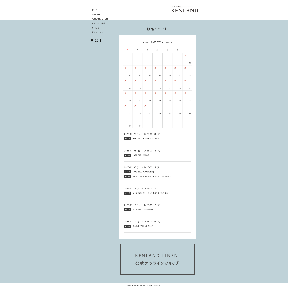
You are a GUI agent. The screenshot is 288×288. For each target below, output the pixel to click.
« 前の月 (146, 42)
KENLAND (96, 14)
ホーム (95, 10)
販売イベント (97, 32)
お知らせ (95, 27)
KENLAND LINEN (100, 19)
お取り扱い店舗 (98, 23)
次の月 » (168, 42)
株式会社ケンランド (138, 285)
